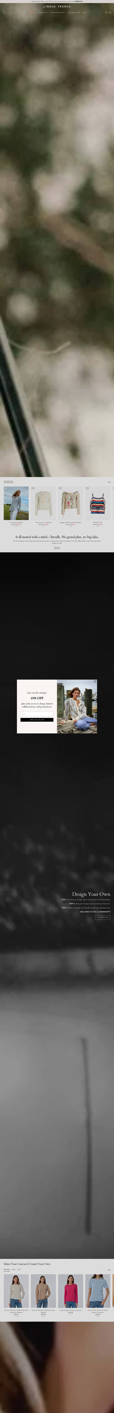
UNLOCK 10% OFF (37, 720)
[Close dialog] (95, 681)
